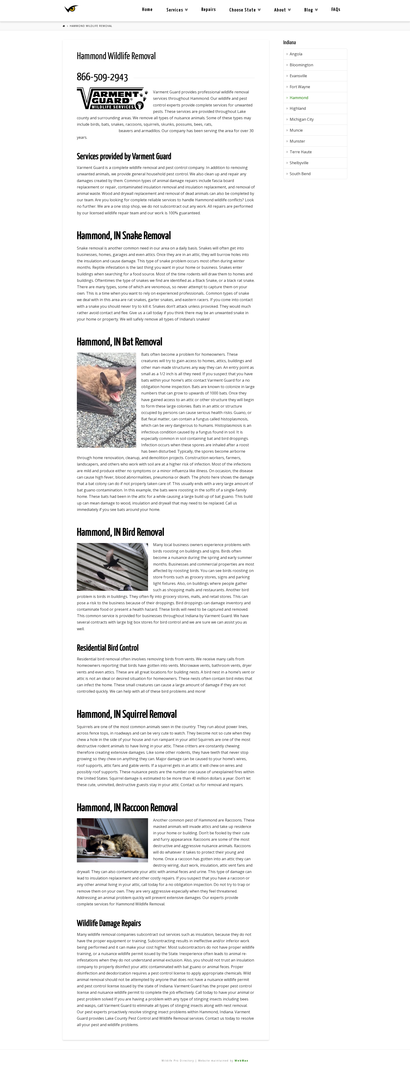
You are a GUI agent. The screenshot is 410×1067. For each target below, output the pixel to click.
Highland (298, 108)
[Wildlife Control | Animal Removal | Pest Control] (71, 9)
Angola (296, 54)
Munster (297, 141)
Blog (310, 6)
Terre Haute (301, 151)
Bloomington (301, 64)
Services (176, 6)
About (281, 6)
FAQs (335, 9)
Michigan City (302, 119)
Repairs (208, 9)
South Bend (300, 173)
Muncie (296, 130)
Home (147, 9)
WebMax (241, 1060)
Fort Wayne (300, 86)
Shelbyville (299, 162)
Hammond (299, 97)
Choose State (244, 6)
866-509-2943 (102, 77)
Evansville (298, 75)
